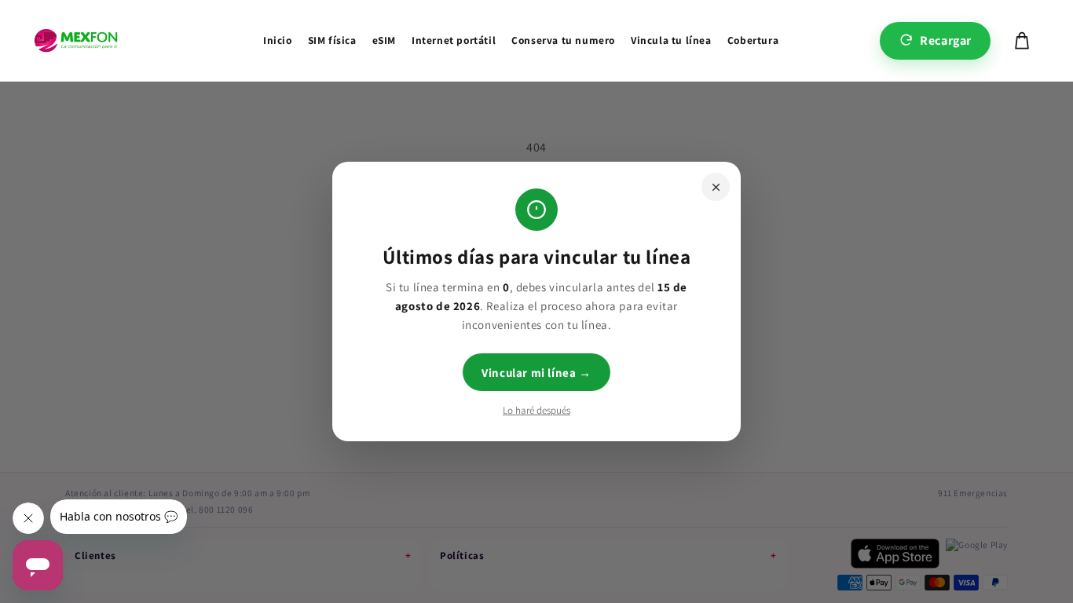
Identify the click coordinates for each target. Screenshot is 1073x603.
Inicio (277, 40)
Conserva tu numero (563, 40)
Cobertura (752, 40)
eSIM (384, 40)
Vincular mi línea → (536, 372)
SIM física (332, 40)
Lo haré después (536, 410)
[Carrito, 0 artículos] (1022, 41)
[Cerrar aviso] (715, 187)
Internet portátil (454, 40)
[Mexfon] (75, 41)
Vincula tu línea (671, 40)
